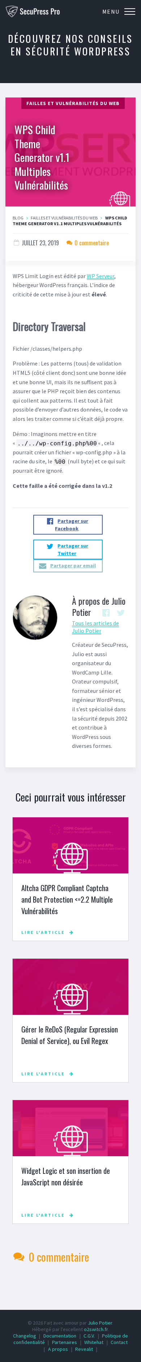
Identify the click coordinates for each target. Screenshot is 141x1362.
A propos (58, 1349)
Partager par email (73, 565)
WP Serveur (100, 276)
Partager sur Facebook (71, 525)
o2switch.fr (96, 1329)
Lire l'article (43, 932)
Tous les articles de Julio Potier (95, 626)
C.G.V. (89, 1336)
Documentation (59, 1336)
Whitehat (93, 1342)
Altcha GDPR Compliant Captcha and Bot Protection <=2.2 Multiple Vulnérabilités (67, 899)
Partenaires (64, 1342)
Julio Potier (100, 1323)
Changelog (24, 1336)
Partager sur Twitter (72, 549)
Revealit (84, 1349)
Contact (119, 1342)
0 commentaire (91, 243)
